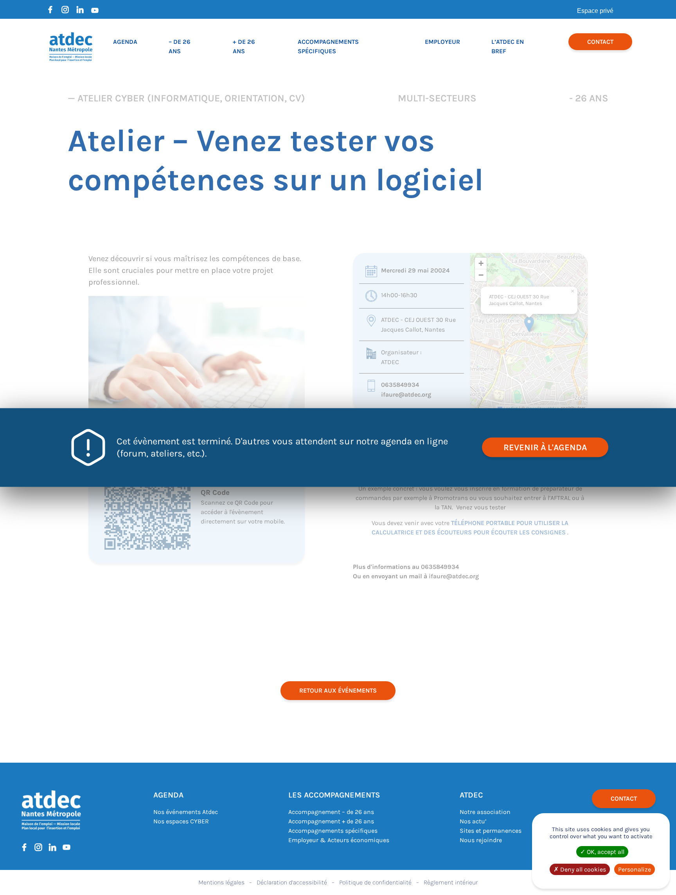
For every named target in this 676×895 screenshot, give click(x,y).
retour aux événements (338, 690)
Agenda (125, 41)
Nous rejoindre (481, 840)
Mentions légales (221, 882)
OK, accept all (604, 851)
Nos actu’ (473, 821)
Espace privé (595, 10)
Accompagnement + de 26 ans (331, 821)
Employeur (442, 41)
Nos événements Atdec (185, 812)
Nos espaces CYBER (181, 821)
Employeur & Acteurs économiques (338, 840)
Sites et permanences (490, 830)
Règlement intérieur (451, 882)
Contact (600, 41)
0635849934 (400, 384)
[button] (529, 324)
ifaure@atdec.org (406, 394)
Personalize (634, 869)
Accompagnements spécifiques (333, 830)
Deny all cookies (582, 869)
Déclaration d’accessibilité (292, 882)
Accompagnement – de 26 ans (331, 812)
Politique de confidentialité (375, 882)
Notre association (485, 812)
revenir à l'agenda (545, 447)
